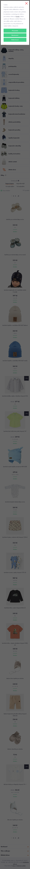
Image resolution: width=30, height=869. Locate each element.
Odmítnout (15, 40)
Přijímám (15, 30)
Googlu (17, 16)
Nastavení (15, 35)
